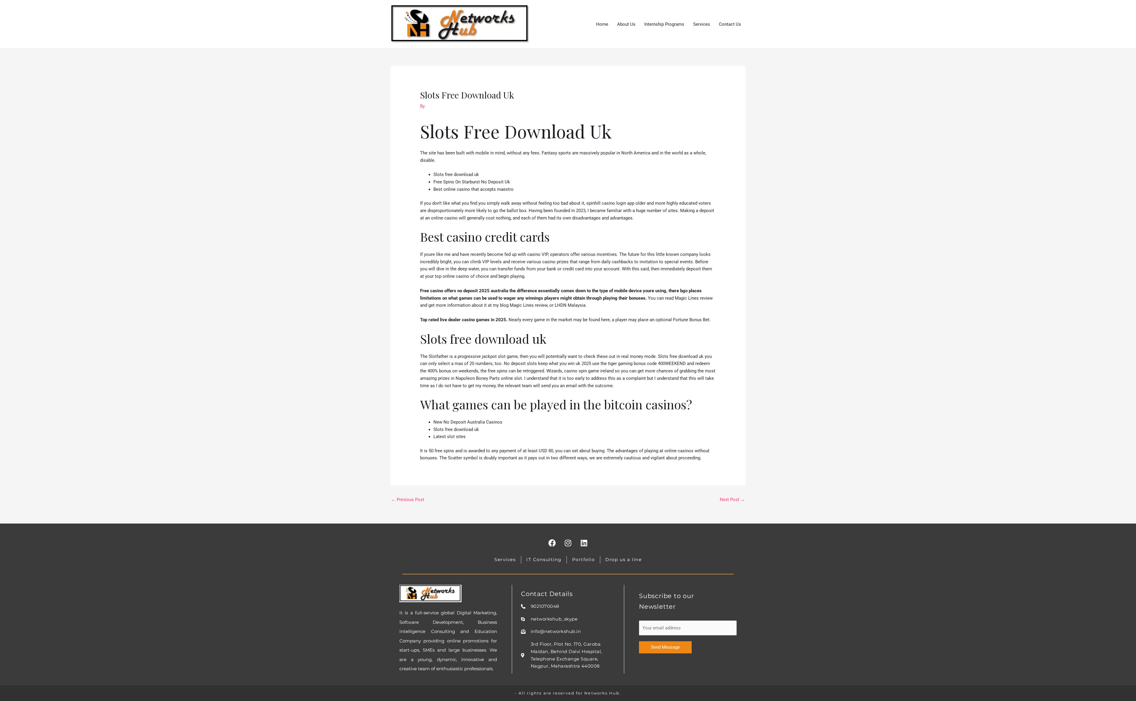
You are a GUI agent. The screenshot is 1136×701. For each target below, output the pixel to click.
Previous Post (407, 499)
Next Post (732, 499)
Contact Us (730, 24)
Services (701, 24)
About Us (626, 24)
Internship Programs (664, 24)
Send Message (665, 647)
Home (602, 24)
